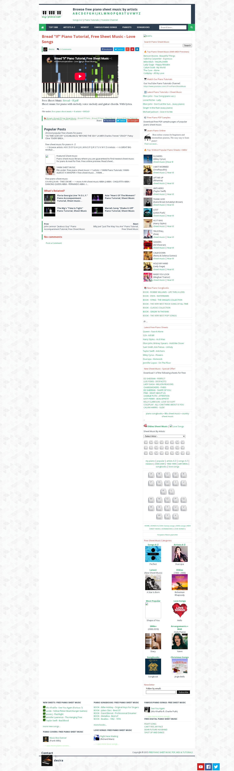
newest (85, 27)
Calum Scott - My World (155, 67)
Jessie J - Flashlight (54, 714)
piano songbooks (154, 413)
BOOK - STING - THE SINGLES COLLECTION (162, 299)
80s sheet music (173, 413)
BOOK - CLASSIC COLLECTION (156, 307)
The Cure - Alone (152, 70)
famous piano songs (105, 27)
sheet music (159, 161)
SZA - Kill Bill (148, 335)
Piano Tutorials (92, 19)
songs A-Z (183, 460)
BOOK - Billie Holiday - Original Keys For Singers (116, 707)
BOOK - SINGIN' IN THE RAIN (156, 311)
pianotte (174, 535)
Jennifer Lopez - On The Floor (157, 362)
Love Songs (178, 426)
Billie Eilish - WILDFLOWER (156, 61)
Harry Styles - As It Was (154, 339)
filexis (167, 535)
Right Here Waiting (109, 736)
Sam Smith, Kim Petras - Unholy (158, 347)
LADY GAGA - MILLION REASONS (159, 384)
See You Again (158, 708)
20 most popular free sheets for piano (63, 132)
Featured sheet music (67, 155)
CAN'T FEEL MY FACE (153, 726)
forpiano (161, 535)
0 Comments (65, 49)
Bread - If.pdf (70, 100)
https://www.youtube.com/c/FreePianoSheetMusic (165, 86)
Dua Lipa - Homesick (152, 359)
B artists (78, 111)
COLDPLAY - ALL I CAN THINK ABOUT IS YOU (164, 404)
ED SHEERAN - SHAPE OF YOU (157, 390)
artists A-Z (69, 27)
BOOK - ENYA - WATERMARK (156, 295)
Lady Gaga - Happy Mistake (157, 64)
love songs (174, 466)
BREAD (86, 111)
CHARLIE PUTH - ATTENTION (156, 395)
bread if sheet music (53, 119)
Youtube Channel (109, 19)
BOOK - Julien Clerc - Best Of (107, 710)
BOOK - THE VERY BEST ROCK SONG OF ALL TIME (165, 303)
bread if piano (84, 118)
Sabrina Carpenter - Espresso (158, 58)
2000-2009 (159, 463)
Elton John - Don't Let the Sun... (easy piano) (163, 104)
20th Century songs (167, 526)
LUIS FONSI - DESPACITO (155, 381)
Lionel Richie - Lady (152, 100)
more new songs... (51, 726)
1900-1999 (171, 463)
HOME (147, 526)
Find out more (151, 144)
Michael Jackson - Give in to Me (158, 111)
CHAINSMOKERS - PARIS (155, 387)
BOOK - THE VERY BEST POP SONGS (160, 315)
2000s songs (180, 526)
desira (58, 760)
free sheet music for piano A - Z (60, 144)
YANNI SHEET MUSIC (66, 167)
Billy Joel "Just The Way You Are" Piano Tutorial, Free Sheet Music (115, 228)
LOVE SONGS (179, 529)
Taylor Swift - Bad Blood (57, 720)
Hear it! (170, 161)
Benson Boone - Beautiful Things (159, 55)
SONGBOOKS (167, 529)
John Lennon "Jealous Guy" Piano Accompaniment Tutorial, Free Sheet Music (64, 228)
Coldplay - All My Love (154, 73)
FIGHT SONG (150, 723)
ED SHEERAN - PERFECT (154, 378)
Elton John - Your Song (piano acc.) (159, 96)
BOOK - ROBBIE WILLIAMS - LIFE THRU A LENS (164, 292)
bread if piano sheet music (104, 118)
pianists (126, 27)
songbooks (143, 27)
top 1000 (53, 27)
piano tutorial (70, 119)
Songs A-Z (77, 19)
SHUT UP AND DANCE (154, 732)
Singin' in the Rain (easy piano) (157, 107)
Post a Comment (54, 243)
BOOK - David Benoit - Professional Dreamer (115, 713)
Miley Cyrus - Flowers (153, 355)
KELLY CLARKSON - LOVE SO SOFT (159, 401)
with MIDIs (183, 463)
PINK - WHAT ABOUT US (155, 393)
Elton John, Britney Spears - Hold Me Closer (163, 343)
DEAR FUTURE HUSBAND (155, 729)
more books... (100, 724)
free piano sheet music (62, 111)
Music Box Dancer (58, 737)
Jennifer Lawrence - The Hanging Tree (64, 717)
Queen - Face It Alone (153, 331)
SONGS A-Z (155, 526)
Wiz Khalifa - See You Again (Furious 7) (64, 707)
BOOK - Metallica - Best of (106, 716)
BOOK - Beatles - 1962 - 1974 (107, 718)
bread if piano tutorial (127, 118)
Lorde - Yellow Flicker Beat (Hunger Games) (66, 710)
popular (160, 460)
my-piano (150, 460)
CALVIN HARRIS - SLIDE (154, 407)
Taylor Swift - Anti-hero (154, 351)
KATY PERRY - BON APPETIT (156, 398)
